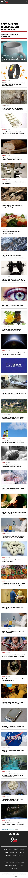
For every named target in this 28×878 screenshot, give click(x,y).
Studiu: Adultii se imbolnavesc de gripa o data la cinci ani (14, 182)
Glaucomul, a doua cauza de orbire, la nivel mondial (12, 306)
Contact (6, 862)
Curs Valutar (14, 868)
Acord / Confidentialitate (10, 865)
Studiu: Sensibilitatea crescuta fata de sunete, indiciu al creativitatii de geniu (13, 279)
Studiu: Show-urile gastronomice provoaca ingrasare (11, 232)
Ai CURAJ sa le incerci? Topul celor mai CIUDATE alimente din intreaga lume (13, 584)
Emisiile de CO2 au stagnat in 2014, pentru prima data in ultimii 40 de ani (13, 441)
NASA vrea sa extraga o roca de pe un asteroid (13, 750)
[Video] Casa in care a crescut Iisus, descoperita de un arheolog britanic (12, 108)
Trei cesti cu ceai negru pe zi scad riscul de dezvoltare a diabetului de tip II (13, 59)
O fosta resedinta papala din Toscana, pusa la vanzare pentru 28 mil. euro (13, 417)
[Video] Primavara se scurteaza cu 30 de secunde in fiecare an (13, 679)
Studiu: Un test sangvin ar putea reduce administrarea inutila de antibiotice (13, 536)
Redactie (12, 862)
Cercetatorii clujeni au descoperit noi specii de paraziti (13, 631)
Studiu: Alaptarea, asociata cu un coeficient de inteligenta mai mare (12, 465)
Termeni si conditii (19, 862)
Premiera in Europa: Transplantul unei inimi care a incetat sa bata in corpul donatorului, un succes (13, 775)
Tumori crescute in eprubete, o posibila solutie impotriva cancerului (13, 703)
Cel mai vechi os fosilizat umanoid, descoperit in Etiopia (12, 206)
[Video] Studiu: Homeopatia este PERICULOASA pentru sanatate (11, 329)
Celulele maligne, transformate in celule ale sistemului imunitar (13, 489)
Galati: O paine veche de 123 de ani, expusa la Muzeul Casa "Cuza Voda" (12, 158)
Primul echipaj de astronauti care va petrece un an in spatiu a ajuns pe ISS (13, 823)
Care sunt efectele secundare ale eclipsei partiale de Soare (14, 513)
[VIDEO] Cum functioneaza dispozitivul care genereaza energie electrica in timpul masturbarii (13, 84)
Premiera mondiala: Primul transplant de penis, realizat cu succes (14, 394)
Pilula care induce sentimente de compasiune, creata (11, 560)
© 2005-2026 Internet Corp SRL (8, 873)
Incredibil (3, 55)
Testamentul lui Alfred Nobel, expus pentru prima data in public (12, 799)
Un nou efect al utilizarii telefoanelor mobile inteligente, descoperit (13, 727)
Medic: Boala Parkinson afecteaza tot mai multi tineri (13, 608)
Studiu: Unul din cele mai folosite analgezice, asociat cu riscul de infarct (13, 132)
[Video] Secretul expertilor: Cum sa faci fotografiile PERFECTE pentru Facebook (13, 655)
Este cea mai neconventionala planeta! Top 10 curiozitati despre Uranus (13, 353)
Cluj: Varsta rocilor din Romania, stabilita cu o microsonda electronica (13, 256)
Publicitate (20, 865)
